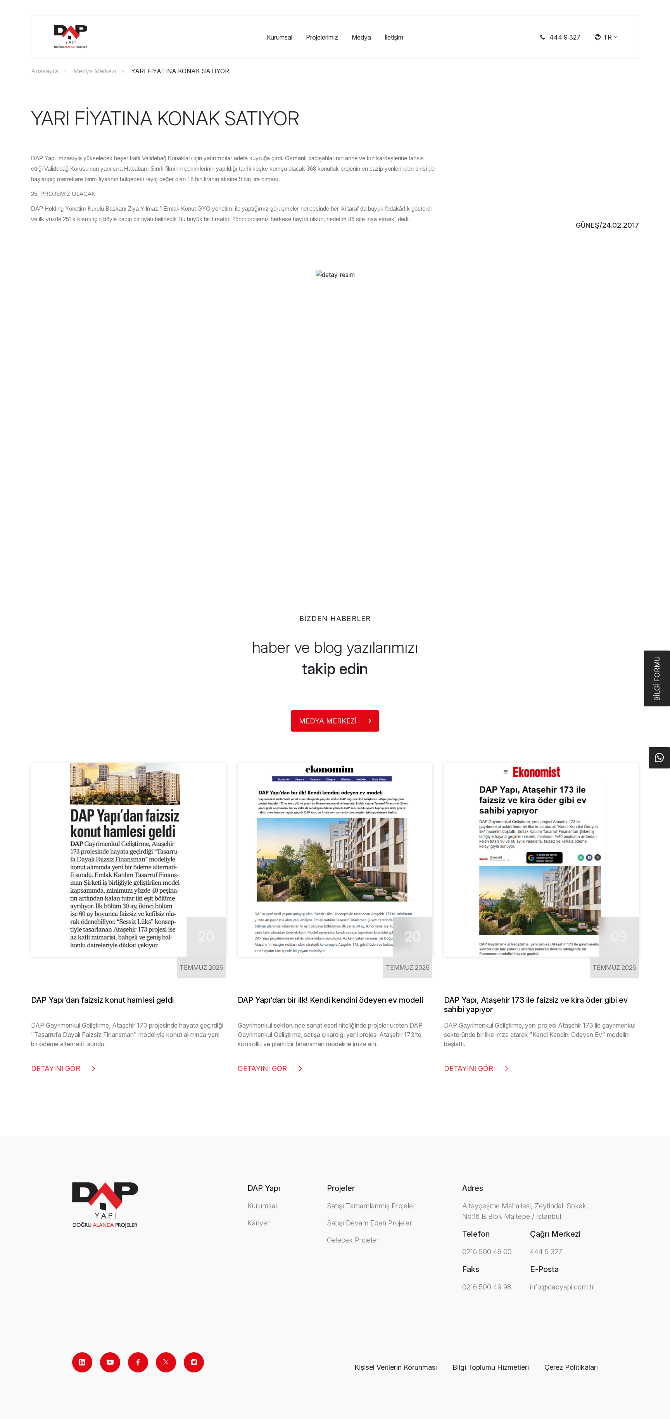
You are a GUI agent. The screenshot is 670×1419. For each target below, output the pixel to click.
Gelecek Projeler (353, 1240)
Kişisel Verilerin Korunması (395, 1367)
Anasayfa (45, 71)
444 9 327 (546, 1252)
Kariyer (258, 1223)
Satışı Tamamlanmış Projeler (371, 1206)
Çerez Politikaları (571, 1367)
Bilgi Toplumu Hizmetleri (490, 1367)
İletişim (394, 37)
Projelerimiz (322, 37)
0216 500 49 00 (487, 1252)
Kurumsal (279, 37)
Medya (361, 37)
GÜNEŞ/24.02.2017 (607, 225)
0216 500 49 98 (486, 1287)
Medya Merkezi (94, 71)
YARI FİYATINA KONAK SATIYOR (180, 71)
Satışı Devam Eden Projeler (369, 1223)
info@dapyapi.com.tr (562, 1287)
